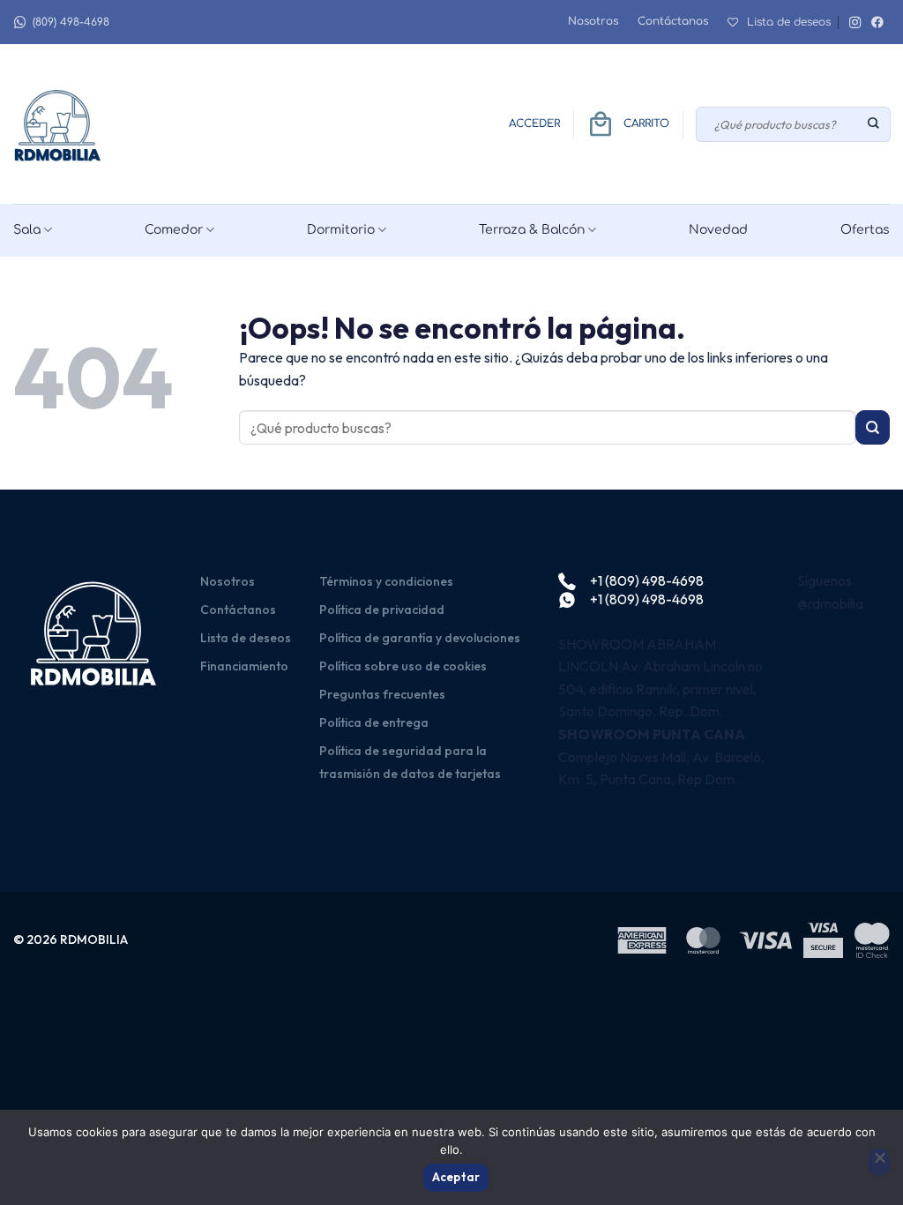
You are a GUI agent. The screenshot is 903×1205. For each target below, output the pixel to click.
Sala (27, 229)
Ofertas (865, 229)
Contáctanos (673, 21)
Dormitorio (341, 229)
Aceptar (456, 1177)
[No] (879, 1163)
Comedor (174, 229)
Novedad (718, 229)
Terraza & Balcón (532, 229)
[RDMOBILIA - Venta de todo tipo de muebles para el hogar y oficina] (57, 124)
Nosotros (593, 21)
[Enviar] (874, 124)
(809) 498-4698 (71, 22)
